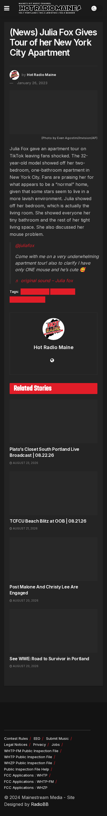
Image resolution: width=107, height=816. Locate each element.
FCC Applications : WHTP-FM (29, 781)
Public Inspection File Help (26, 769)
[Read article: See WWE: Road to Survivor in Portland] (53, 631)
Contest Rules (16, 738)
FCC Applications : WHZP (25, 787)
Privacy (39, 744)
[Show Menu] (6, 8)
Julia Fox (62, 292)
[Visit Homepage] (49, 8)
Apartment (35, 292)
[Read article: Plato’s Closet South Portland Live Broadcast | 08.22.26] (53, 421)
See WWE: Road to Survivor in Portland (49, 658)
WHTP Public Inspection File (28, 757)
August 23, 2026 (25, 462)
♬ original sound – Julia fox (44, 280)
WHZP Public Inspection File (28, 763)
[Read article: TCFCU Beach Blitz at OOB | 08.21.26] (53, 493)
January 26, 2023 (32, 83)
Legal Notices (15, 744)
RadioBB (40, 804)
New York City (27, 300)
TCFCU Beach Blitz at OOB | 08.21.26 (48, 521)
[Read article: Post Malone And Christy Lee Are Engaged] (53, 559)
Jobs (56, 744)
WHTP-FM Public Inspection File (31, 751)
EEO (37, 738)
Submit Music (57, 738)
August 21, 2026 (25, 528)
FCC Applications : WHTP (25, 775)
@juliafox (24, 245)
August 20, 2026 (25, 600)
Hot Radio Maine (41, 74)
